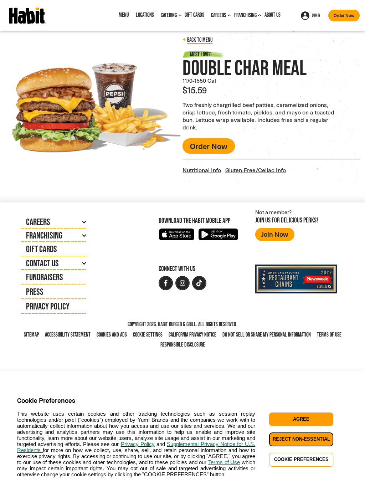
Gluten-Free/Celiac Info (255, 169)
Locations (145, 14)
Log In (316, 15)
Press (34, 291)
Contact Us (42, 263)
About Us (272, 14)
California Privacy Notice (194, 335)
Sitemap (31, 334)
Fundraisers (44, 277)
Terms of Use (329, 334)
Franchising (245, 15)
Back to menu (199, 39)
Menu (124, 14)
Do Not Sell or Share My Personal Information (268, 335)
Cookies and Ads (113, 335)
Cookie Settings (148, 334)
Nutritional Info (201, 169)
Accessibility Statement (68, 334)
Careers (218, 15)
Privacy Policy (48, 306)
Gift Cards (194, 14)
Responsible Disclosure (182, 344)
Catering (169, 15)
